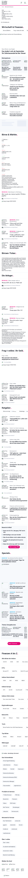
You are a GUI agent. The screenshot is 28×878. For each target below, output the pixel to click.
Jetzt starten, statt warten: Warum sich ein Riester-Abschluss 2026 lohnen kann (17, 618)
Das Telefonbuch (7, 820)
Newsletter (6, 799)
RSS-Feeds (12, 803)
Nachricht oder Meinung (9, 855)
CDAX (11, 661)
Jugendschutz (17, 785)
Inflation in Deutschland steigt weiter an (17, 105)
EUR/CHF (5, 746)
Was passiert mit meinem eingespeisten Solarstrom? (10, 358)
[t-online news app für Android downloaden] (12, 865)
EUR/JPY (21, 746)
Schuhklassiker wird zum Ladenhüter (17, 96)
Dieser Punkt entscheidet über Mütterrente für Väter (17, 398)
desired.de (12, 825)
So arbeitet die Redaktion (9, 846)
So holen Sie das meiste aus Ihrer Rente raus (18, 431)
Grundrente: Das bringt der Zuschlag (18, 465)
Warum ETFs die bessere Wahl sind (12, 282)
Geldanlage (22, 411)
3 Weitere (5, 139)
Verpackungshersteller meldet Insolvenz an (7, 634)
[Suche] (18, 3)
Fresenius (4, 185)
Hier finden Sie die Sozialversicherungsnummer (18, 499)
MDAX (23, 680)
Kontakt (12, 769)
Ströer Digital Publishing (9, 760)
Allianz (11, 736)
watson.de (17, 820)
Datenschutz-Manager (8, 781)
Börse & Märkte (6, 30)
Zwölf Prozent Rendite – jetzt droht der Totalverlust (17, 88)
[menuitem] (25, 3)
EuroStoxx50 (19, 689)
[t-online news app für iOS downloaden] (5, 865)
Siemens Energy (6, 184)
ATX (4, 689)
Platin (18, 718)
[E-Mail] (22, 3)
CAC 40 (4, 661)
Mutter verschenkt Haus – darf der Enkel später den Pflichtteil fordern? (18, 387)
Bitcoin (14, 708)
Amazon (19, 736)
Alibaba (5, 736)
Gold (4, 718)
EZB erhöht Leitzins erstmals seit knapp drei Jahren (18, 635)
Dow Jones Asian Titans (9, 699)
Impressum (21, 769)
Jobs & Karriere (6, 765)
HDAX (16, 680)
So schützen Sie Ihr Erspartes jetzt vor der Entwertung (17, 477)
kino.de (20, 825)
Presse (16, 765)
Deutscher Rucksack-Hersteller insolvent (16, 114)
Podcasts (14, 799)
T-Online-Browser (7, 795)
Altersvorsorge (6, 411)
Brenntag (4, 180)
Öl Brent (11, 718)
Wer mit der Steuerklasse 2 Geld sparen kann (18, 518)
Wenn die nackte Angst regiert (16, 321)
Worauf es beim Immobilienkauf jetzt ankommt (16, 597)
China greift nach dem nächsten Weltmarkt (16, 224)
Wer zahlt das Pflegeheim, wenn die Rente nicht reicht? (6, 69)
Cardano (22, 708)
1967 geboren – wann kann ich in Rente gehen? (18, 454)
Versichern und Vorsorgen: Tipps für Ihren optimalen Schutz (13, 561)
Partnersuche (15, 811)
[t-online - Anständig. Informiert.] (6, 2)
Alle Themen (6, 807)
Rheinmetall (5, 183)
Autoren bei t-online (8, 850)
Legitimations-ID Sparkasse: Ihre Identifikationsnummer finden (18, 509)
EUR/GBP (13, 746)
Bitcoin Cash (6, 708)
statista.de (14, 829)
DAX (18, 661)
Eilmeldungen (16, 807)
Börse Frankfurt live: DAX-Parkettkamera (13, 727)
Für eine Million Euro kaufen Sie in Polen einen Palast (18, 442)
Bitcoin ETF (6, 671)
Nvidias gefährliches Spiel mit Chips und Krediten (17, 235)
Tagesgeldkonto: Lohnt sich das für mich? (18, 419)
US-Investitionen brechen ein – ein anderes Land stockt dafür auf (17, 79)
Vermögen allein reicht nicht (17, 607)
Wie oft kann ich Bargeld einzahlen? (17, 488)
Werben (5, 769)
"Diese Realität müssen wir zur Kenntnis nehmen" (17, 68)
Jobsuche (5, 811)
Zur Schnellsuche (5, 22)
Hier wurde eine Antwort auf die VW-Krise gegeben (14, 195)
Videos (4, 803)
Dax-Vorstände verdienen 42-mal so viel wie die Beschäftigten (17, 246)
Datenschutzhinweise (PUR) (10, 777)
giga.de (5, 825)
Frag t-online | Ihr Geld (19, 30)
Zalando (4, 179)
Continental (4, 178)
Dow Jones (21, 699)
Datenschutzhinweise (8, 773)
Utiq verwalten (6, 785)
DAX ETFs (14, 671)
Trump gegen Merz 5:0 (16, 310)
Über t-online (6, 842)
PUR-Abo (17, 795)
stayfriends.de (6, 833)
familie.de (5, 829)
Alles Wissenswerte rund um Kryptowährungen (17, 587)
